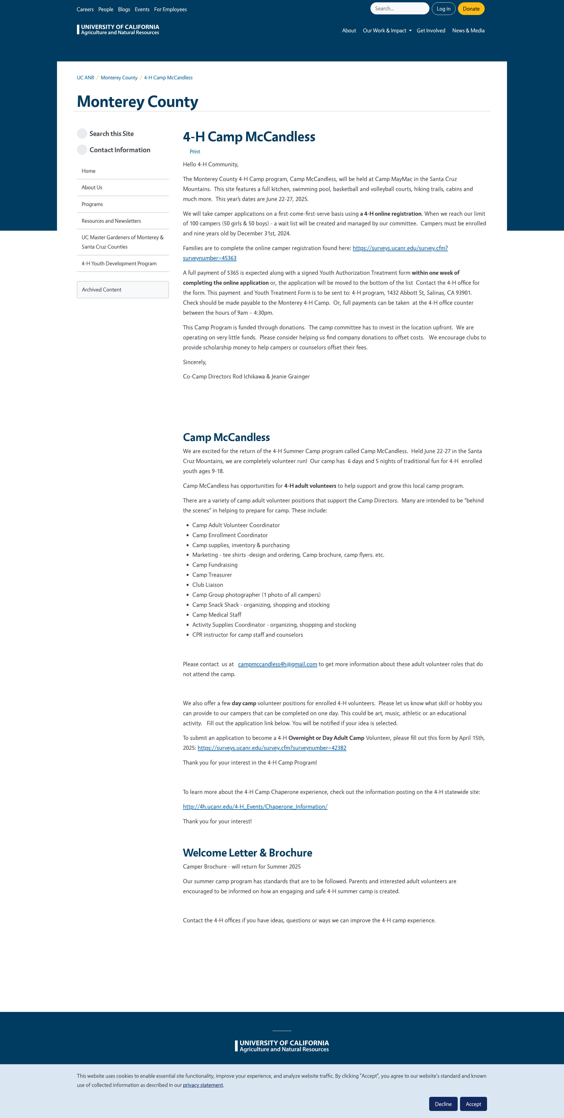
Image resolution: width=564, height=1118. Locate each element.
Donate (471, 8)
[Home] (118, 30)
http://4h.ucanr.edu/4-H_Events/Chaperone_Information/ (255, 806)
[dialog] (282, 1091)
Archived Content (101, 289)
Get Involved (431, 30)
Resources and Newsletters (111, 220)
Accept (473, 1103)
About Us (92, 187)
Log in (444, 8)
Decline (443, 1103)
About (349, 30)
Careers (85, 9)
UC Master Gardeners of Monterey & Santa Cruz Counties (123, 242)
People (105, 9)
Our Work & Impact (384, 30)
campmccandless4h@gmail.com (277, 664)
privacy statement (203, 1084)
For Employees (170, 9)
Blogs (124, 9)
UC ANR (85, 77)
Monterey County (119, 77)
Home (88, 170)
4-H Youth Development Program (119, 263)
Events (142, 9)
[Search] (425, 8)
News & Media (468, 30)
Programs (92, 203)
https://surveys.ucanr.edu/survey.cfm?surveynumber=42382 (272, 747)
